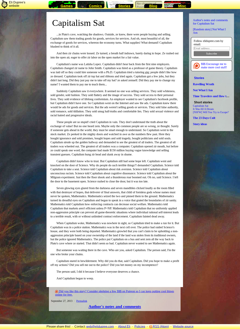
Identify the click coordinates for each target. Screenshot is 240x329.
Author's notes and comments (114, 306)
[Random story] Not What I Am (209, 31)
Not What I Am (203, 90)
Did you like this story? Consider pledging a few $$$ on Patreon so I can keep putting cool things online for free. (114, 293)
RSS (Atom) (160, 326)
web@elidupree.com (100, 326)
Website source (183, 326)
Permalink (81, 300)
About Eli (124, 326)
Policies (139, 326)
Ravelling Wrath (203, 84)
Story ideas (200, 124)
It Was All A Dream (203, 108)
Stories (199, 78)
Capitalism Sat (78, 23)
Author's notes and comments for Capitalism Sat (210, 22)
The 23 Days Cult (204, 117)
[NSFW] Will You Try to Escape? (211, 112)
